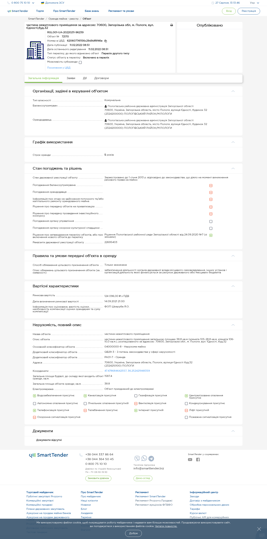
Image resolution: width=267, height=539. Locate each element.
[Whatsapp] (143, 460)
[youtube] (190, 461)
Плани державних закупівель (45, 509)
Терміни (86, 517)
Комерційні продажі (39, 505)
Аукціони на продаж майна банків (48, 513)
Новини (86, 505)
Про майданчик (91, 496)
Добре (133, 533)
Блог (84, 509)
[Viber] (137, 459)
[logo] (48, 455)
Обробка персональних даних (209, 505)
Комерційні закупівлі (40, 501)
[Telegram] (150, 459)
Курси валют (198, 513)
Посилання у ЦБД (58, 68)
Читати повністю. (166, 526)
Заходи (194, 496)
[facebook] (198, 461)
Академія (87, 513)
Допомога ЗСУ (54, 3)
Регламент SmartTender (150, 496)
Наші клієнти (89, 501)
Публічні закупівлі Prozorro (44, 496)
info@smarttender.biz (149, 468)
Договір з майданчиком (205, 501)
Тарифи (195, 509)
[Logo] (18, 11)
